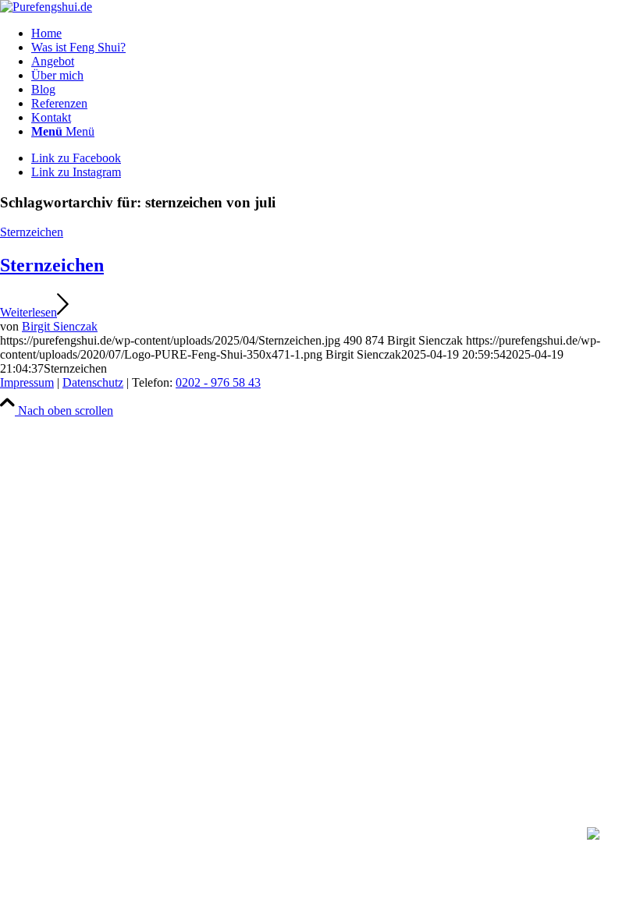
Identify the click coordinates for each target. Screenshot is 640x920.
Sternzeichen (31, 232)
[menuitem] (335, 34)
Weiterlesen (28, 312)
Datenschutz (92, 382)
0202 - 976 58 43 (218, 382)
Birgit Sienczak (60, 326)
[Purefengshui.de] (46, 6)
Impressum (27, 382)
